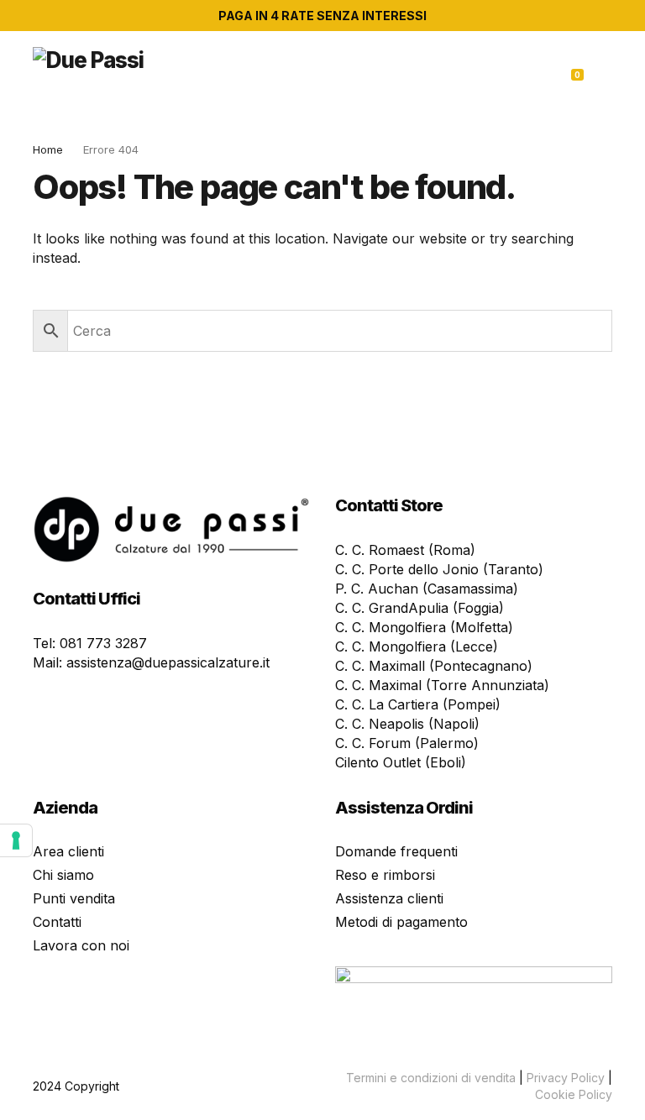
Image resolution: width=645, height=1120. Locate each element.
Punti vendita (74, 898)
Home (48, 149)
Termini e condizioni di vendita (431, 1077)
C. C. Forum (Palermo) (407, 743)
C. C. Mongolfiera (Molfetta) (424, 627)
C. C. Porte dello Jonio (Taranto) (439, 569)
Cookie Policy (573, 1094)
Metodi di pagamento (401, 921)
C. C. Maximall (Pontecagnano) (433, 665)
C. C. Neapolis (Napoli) (407, 723)
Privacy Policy (566, 1077)
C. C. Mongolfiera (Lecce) (416, 646)
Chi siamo (63, 874)
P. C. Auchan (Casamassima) (426, 588)
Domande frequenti (396, 851)
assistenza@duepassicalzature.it (168, 662)
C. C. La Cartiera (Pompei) (418, 704)
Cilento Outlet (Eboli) (400, 762)
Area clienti (68, 851)
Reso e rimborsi (385, 874)
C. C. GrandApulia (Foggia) (419, 607)
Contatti (57, 921)
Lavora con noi (81, 945)
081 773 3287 (103, 643)
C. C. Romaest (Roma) (405, 550)
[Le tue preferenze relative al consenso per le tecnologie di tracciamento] (16, 840)
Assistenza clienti (389, 898)
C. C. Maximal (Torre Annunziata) (442, 685)
